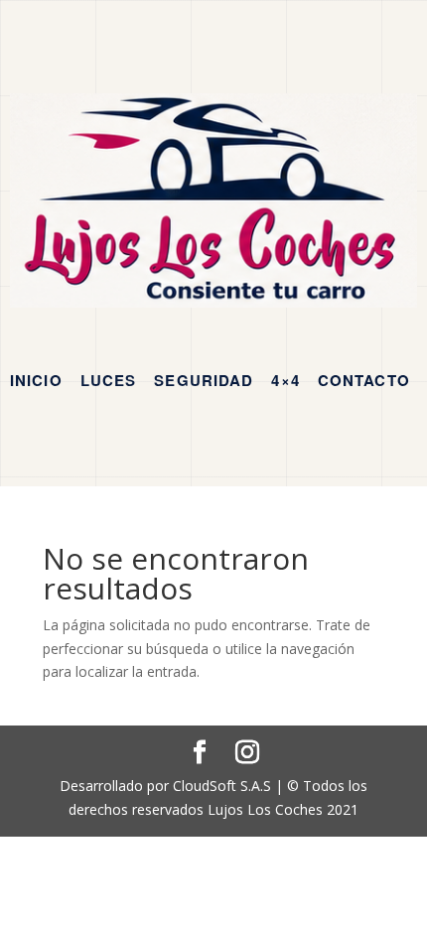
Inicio (36, 380)
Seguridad (203, 380)
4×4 (285, 380)
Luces (108, 380)
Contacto (364, 380)
